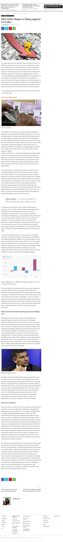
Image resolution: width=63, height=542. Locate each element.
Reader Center (46, 518)
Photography (46, 526)
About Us (14, 518)
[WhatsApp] (14, 28)
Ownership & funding (15, 527)
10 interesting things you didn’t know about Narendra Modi (9, 490)
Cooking (45, 520)
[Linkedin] (54, 520)
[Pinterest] (10, 28)
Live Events (45, 522)
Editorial (8, 13)
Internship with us (16, 523)
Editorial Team (15, 521)
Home (2, 13)
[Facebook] (2, 28)
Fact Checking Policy (26, 526)
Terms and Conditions (15, 530)
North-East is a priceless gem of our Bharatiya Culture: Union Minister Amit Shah (52, 6)
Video (44, 524)
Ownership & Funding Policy (26, 529)
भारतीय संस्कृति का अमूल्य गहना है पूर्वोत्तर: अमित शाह (52, 4)
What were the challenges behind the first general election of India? (32, 490)
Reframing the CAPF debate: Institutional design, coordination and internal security (31, 6)
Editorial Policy (26, 521)
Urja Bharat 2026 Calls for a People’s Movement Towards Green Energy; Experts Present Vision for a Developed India (10, 6)
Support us (15, 533)
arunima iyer (6, 24)
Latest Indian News (10, 15)
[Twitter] (6, 28)
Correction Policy (25, 518)
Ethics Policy (26, 523)
